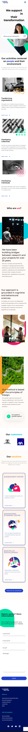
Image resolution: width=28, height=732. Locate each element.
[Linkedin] (19, 726)
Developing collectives (6, 140)
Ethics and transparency (7, 700)
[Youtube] (16, 726)
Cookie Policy (5, 704)
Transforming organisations (6, 99)
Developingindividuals (6, 182)
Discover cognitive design (7, 717)
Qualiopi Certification (6, 702)
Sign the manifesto (6, 715)
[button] (25, 2)
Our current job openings (7, 719)
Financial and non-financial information (10, 698)
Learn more (4, 115)
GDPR (3, 705)
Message (6, 653)
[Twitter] (12, 726)
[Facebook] (8, 726)
